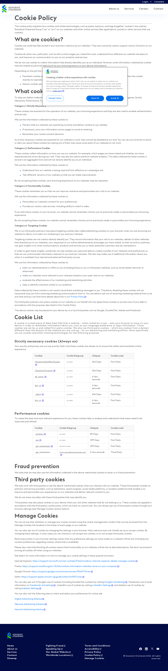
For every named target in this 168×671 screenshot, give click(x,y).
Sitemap (12, 658)
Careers (143, 8)
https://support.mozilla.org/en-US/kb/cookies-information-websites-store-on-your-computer (69, 566)
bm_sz (38, 385)
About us (114, 8)
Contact (158, 8)
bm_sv (38, 400)
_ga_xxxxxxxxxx (43, 446)
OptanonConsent (44, 370)
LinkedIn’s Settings (101, 585)
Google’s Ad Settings (114, 582)
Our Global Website (57, 652)
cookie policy (57, 91)
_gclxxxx (39, 434)
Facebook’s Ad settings (41, 585)
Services (129, 8)
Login (145, 2)
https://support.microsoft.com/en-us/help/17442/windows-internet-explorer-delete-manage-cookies (84, 561)
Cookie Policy (92, 655)
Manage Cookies (55, 98)
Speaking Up (53, 649)
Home (10, 645)
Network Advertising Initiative (29, 604)
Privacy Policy (77, 296)
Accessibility (92, 649)
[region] (85, 86)
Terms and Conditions (97, 645)
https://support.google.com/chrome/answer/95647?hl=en (60, 571)
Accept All (115, 98)
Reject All (95, 98)
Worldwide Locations (58, 655)
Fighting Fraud (54, 645)
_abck (38, 394)
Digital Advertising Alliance (28, 599)
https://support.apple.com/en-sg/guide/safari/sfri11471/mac (51, 576)
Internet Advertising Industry (29, 609)
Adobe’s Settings (30, 588)
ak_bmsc (39, 376)
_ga (37, 440)
